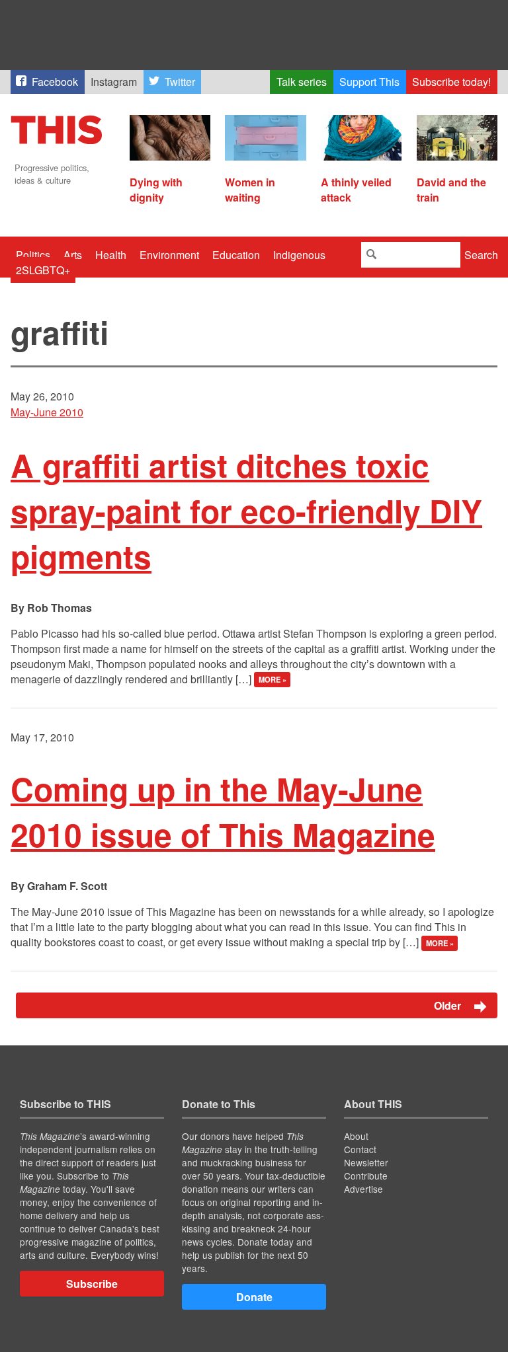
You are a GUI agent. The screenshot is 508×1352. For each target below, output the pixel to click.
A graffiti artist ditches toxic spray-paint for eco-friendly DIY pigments (246, 510)
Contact (360, 1149)
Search (481, 254)
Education (236, 254)
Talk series (301, 81)
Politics (33, 254)
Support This (369, 81)
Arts (73, 254)
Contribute (366, 1175)
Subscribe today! (451, 81)
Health (110, 254)
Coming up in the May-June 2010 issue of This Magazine (223, 811)
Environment (169, 254)
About (356, 1136)
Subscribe (92, 1283)
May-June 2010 (47, 412)
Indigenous (299, 254)
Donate (254, 1296)
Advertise (363, 1188)
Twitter (180, 81)
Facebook (55, 81)
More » (272, 680)
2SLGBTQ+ (43, 270)
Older (449, 1005)
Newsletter (366, 1162)
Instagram (114, 81)
